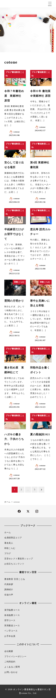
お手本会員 (9, 636)
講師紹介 (8, 589)
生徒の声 (8, 594)
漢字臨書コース (12, 610)
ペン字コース (11, 631)
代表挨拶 (8, 584)
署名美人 (8, 543)
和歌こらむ (9, 548)
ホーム (7, 532)
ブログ (7, 553)
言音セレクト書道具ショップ (18, 558)
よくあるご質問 (12, 667)
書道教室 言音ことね (14, 579)
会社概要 (8, 651)
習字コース (9, 620)
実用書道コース (12, 625)
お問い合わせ (11, 672)
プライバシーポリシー (15, 656)
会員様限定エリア (13, 537)
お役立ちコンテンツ (14, 564)
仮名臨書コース (12, 615)
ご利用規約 (9, 661)
